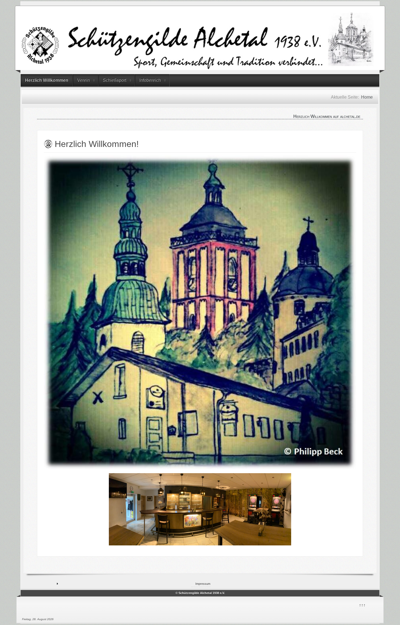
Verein (83, 80)
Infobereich (150, 80)
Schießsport (114, 80)
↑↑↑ (362, 604)
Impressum (202, 583)
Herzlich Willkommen (46, 80)
